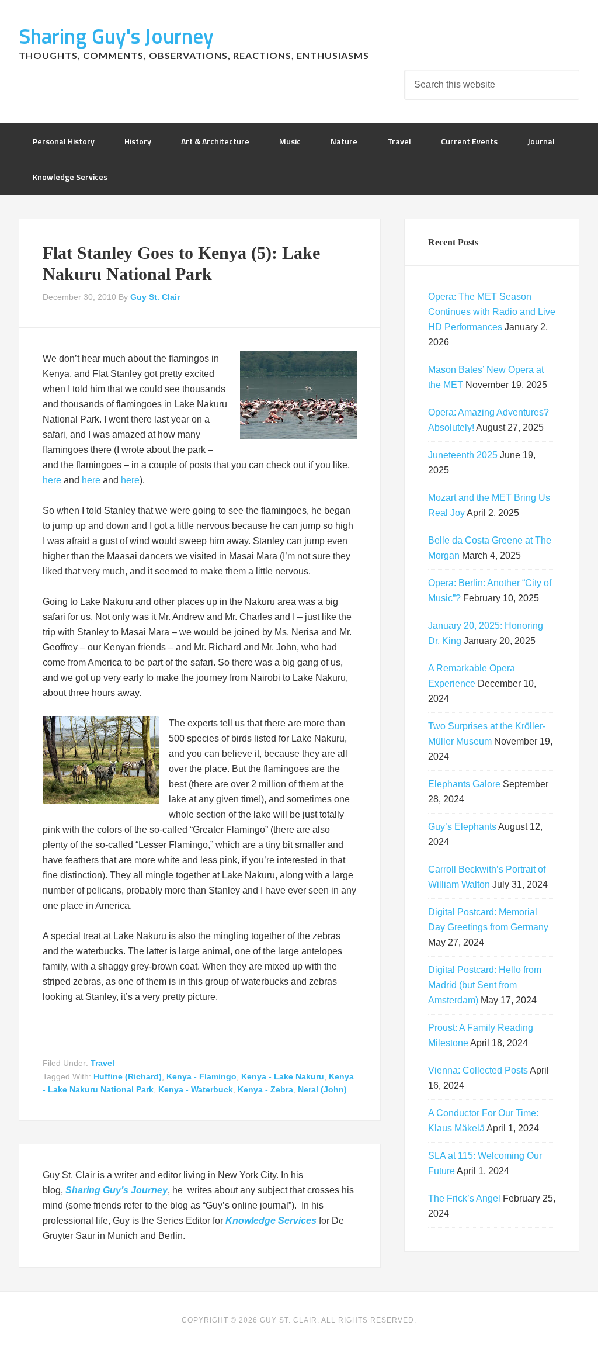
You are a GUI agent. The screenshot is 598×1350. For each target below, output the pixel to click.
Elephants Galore (464, 784)
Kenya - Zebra (265, 1089)
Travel (102, 1063)
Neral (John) (322, 1089)
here (53, 480)
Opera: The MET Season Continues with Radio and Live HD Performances (491, 312)
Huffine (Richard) (127, 1076)
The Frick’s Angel (464, 1198)
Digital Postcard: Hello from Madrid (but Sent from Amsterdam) (484, 985)
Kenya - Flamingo (201, 1076)
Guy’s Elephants (462, 827)
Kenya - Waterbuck (195, 1089)
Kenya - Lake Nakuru (282, 1076)
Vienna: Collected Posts (478, 1070)
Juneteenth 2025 (463, 455)
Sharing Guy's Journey (116, 36)
